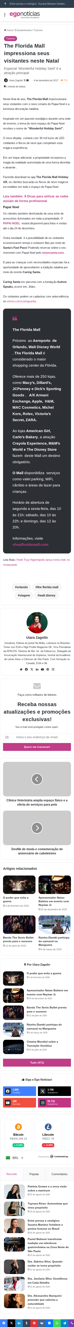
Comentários (60, 1174)
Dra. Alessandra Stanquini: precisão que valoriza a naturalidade (45, 1299)
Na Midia (40, 643)
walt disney (47, 595)
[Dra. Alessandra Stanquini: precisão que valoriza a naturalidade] (14, 1301)
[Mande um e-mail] (27, 80)
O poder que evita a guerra (44, 973)
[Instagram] (53, 669)
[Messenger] (49, 1323)
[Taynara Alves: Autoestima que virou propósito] (14, 1209)
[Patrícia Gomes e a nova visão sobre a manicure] (14, 1192)
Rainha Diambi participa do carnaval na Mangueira (54, 941)
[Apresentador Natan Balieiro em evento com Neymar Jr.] (55, 885)
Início (9, 30)
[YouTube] (42, 669)
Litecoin (48, 1134)
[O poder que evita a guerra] (19, 885)
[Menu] (5, 16)
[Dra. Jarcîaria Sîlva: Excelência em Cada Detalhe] (14, 1284)
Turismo (38, 30)
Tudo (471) (37, 1062)
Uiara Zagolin (16, 80)
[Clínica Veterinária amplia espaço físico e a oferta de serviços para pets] (37, 779)
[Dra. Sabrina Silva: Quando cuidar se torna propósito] (14, 1267)
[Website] (21, 669)
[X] (31, 669)
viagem (25, 595)
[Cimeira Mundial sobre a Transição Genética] (13, 1047)
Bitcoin (18, 1134)
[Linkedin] (37, 669)
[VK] (42, 1323)
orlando (22, 587)
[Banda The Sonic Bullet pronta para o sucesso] (19, 924)
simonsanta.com (53, 252)
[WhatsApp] (57, 1323)
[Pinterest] (47, 669)
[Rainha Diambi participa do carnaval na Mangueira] (55, 924)
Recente (11, 1174)
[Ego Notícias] (24, 15)
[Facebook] (26, 669)
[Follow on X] (25, 80)
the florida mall (47, 587)
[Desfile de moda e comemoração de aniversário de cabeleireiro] (37, 828)
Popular (34, 1174)
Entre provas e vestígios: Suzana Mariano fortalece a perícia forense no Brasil (45, 1224)
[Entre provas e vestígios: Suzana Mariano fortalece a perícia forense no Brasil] (14, 1226)
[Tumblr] (26, 1323)
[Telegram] (64, 1323)
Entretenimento (23, 30)
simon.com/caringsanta (21, 301)
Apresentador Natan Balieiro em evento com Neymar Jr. (54, 901)
